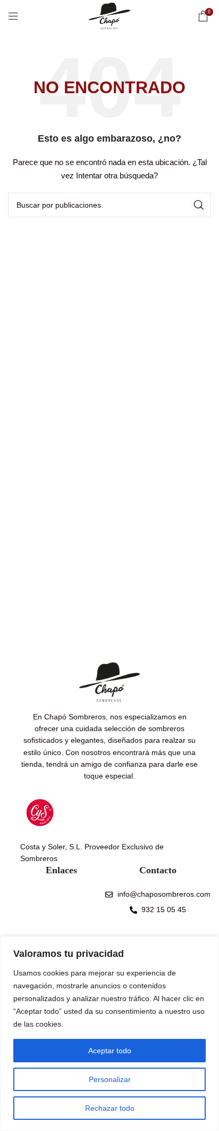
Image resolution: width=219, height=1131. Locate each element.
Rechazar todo (109, 1108)
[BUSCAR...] (199, 205)
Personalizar (110, 1079)
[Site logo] (109, 15)
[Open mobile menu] (13, 16)
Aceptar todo (109, 1050)
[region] (109, 1033)
